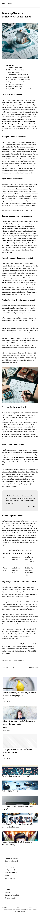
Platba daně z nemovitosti (15, 84)
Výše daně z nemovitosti (15, 72)
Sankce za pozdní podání (15, 86)
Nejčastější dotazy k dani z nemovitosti (19, 89)
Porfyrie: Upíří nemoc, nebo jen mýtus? (16, 776)
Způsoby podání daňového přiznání (18, 77)
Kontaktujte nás (20, 660)
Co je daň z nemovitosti (15, 67)
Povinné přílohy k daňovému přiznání (19, 79)
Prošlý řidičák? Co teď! (10, 791)
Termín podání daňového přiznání (18, 74)
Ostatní (36, 667)
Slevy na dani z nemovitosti (16, 82)
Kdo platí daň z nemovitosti (16, 70)
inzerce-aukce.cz (7, 3)
